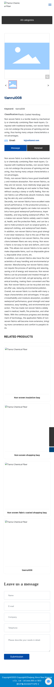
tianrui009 (27, 570)
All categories (27, 20)
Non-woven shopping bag (27, 455)
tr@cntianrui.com (31, 140)
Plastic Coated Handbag (29, 114)
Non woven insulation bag (27, 397)
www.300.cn (31, 681)
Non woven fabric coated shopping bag (27, 512)
